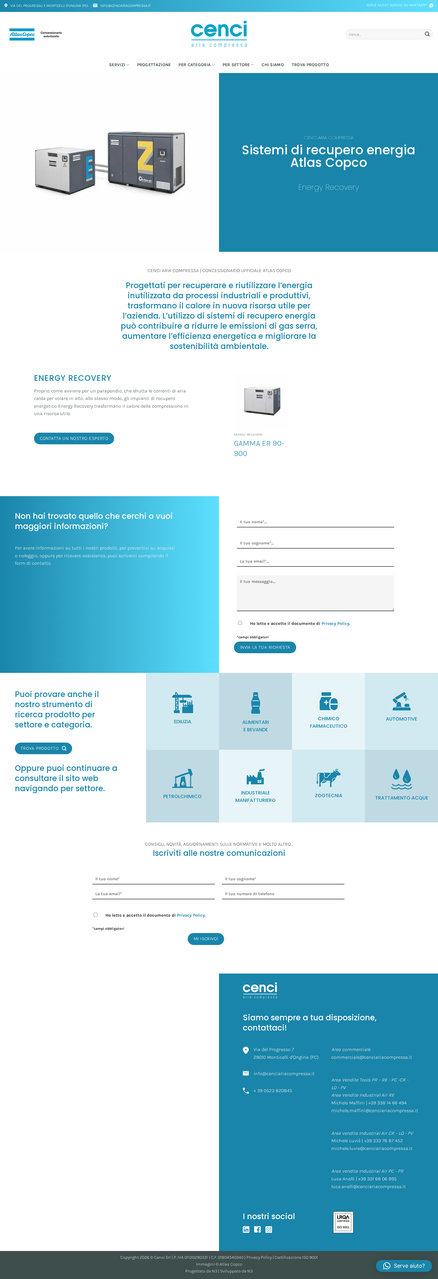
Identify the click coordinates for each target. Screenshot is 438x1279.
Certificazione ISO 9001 (296, 1257)
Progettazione (154, 64)
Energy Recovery (328, 186)
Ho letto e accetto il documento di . (300, 623)
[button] (404, 1266)
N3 (214, 1271)
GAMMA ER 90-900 (259, 448)
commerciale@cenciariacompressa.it (371, 1057)
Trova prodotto (310, 64)
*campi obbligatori (253, 637)
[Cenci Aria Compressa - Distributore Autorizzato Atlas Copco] (219, 34)
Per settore (236, 64)
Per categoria (194, 64)
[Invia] (427, 34)
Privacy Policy (335, 623)
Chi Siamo (273, 64)
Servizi (117, 64)
